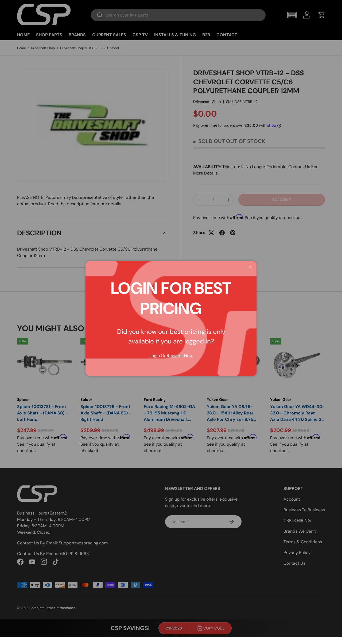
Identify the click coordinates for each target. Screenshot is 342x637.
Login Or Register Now (171, 355)
